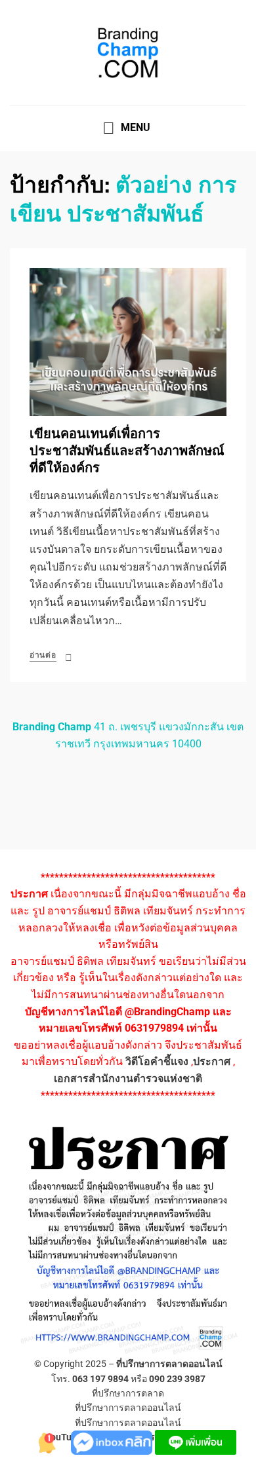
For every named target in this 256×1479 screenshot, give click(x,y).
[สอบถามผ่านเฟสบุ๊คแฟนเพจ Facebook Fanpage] (113, 1441)
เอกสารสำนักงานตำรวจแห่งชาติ (128, 1078)
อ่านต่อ (43, 655)
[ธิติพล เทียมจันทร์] (44, 1441)
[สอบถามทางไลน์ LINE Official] (195, 1441)
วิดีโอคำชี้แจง (156, 1061)
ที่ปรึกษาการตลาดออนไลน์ (169, 1363)
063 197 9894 (100, 1379)
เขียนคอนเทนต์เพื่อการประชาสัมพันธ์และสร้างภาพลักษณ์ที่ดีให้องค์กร (127, 451)
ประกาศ (211, 1061)
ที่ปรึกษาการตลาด (128, 1393)
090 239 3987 (177, 1379)
